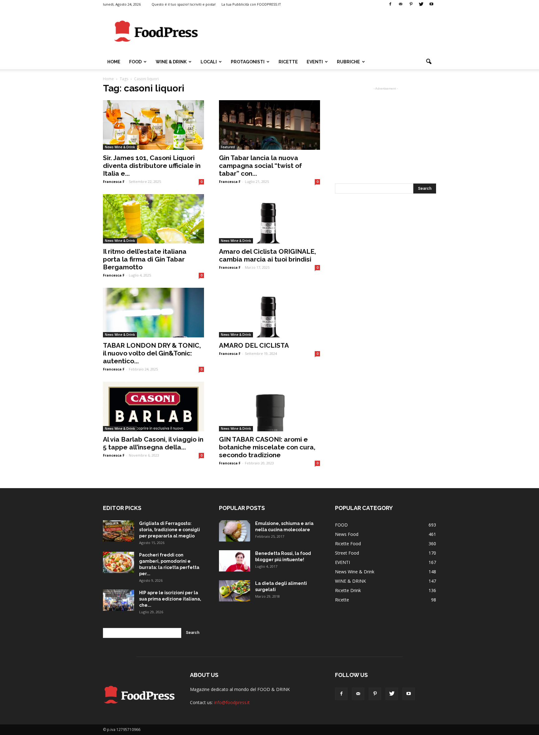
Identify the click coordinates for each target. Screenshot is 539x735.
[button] (428, 61)
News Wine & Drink (120, 147)
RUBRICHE (348, 61)
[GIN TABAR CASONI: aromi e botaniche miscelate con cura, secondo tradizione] (269, 406)
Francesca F (113, 181)
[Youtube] (431, 4)
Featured (228, 147)
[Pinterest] (410, 4)
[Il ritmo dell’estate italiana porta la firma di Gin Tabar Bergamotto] (153, 219)
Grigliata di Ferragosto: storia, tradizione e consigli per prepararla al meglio (169, 529)
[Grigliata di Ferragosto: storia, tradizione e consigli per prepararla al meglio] (118, 531)
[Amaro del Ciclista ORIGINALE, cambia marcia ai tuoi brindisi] (269, 219)
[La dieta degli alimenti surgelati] (234, 591)
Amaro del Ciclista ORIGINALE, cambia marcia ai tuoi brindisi (267, 255)
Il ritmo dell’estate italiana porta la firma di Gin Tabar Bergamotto (145, 259)
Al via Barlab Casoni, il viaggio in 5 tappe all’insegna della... (153, 443)
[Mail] (400, 4)
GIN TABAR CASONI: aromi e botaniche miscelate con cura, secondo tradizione (267, 447)
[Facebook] (390, 4)
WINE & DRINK (171, 61)
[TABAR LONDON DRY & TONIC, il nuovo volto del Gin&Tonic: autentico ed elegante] (153, 312)
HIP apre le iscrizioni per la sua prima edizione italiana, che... (170, 599)
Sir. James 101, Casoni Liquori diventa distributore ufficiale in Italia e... (152, 165)
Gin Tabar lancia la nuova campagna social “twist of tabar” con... (260, 165)
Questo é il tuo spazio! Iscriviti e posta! (184, 4)
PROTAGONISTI (248, 61)
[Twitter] (421, 4)
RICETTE (288, 61)
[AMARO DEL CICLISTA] (269, 312)
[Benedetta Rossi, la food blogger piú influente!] (234, 561)
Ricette (342, 600)
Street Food (347, 553)
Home (113, 61)
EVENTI (315, 61)
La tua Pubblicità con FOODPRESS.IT (251, 4)
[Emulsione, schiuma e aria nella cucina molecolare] (234, 531)
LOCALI (209, 61)
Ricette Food (348, 543)
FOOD (135, 61)
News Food (346, 534)
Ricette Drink (348, 590)
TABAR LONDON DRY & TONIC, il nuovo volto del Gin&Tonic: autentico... (152, 353)
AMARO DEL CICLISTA (254, 345)
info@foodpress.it (232, 702)
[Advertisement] (322, 31)
